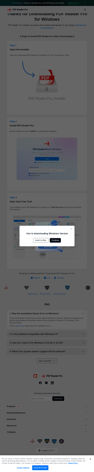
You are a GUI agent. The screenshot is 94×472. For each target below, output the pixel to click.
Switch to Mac (40, 240)
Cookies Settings (23, 468)
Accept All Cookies (40, 468)
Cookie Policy (73, 463)
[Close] (90, 458)
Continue (55, 240)
